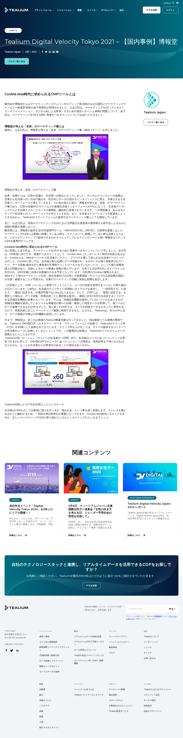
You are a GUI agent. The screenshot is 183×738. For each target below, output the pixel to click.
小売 (41, 722)
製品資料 (113, 694)
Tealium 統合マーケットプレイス (89, 655)
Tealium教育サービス (118, 711)
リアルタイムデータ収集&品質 (87, 636)
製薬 (41, 716)
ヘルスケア (44, 705)
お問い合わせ (150, 658)
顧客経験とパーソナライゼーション (54, 648)
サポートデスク (116, 700)
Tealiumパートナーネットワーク (89, 694)
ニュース (148, 647)
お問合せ (167, 3)
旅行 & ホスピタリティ (49, 727)
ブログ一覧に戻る (16, 61)
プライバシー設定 (152, 694)
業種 (79, 10)
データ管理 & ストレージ (85, 649)
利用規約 (158, 616)
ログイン (170, 10)
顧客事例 (113, 647)
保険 (41, 711)
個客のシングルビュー (49, 666)
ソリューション (64, 10)
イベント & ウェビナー (119, 641)
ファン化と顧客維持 (48, 641)
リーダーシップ (151, 641)
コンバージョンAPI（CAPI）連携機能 (88, 662)
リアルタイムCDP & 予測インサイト (89, 643)
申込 (171, 608)
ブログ (112, 652)
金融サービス (45, 700)
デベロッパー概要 (117, 689)
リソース (91, 10)
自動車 (42, 689)
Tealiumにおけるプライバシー (157, 689)
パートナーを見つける (84, 689)
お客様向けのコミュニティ (121, 705)
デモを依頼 (151, 10)
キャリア (148, 652)
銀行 (41, 694)
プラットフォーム (42, 10)
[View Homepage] (17, 10)
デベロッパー (107, 10)
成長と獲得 (44, 636)
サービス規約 (150, 700)
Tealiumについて (151, 636)
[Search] (173, 3)
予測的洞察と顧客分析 (49, 655)
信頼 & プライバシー (153, 711)
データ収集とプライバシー (51, 660)
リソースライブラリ (118, 636)
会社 (121, 10)
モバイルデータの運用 (49, 671)
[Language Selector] (177, 3)
